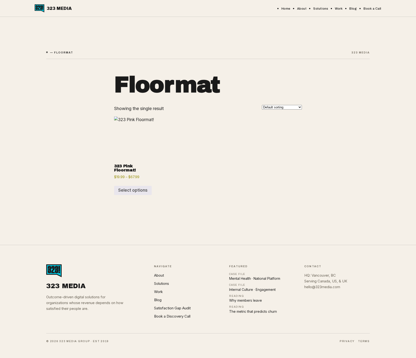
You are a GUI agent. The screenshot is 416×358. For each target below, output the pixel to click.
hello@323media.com (322, 287)
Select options (133, 190)
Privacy (347, 341)
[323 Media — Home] (95, 270)
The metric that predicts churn (253, 311)
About (302, 8)
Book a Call (372, 8)
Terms (364, 341)
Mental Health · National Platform (254, 278)
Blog (353, 8)
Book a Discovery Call (172, 316)
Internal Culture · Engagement (252, 289)
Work (339, 8)
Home (285, 8)
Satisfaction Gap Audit (172, 308)
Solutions (320, 8)
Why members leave (245, 300)
